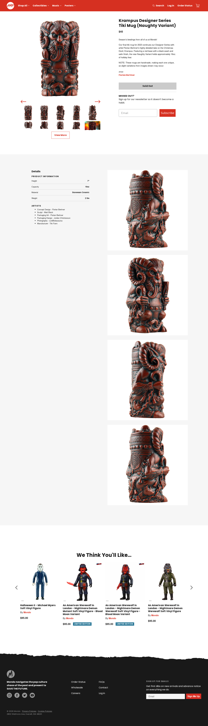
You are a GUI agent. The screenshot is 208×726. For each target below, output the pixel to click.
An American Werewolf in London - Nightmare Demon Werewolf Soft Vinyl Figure (165, 608)
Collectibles (40, 5)
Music (55, 5)
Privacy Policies (29, 711)
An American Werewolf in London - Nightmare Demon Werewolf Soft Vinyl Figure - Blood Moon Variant (122, 610)
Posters (69, 5)
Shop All (22, 5)
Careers (75, 693)
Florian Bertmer (127, 75)
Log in (170, 5)
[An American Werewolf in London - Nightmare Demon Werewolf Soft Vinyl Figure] (168, 582)
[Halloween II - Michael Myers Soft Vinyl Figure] (40, 582)
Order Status (184, 5)
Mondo (27, 612)
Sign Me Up (193, 696)
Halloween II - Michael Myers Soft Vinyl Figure (38, 607)
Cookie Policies (45, 711)
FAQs (102, 682)
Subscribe (167, 113)
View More (60, 135)
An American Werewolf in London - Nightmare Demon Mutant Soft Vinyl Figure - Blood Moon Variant (83, 610)
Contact (103, 687)
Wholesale (77, 687)
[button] (16, 588)
